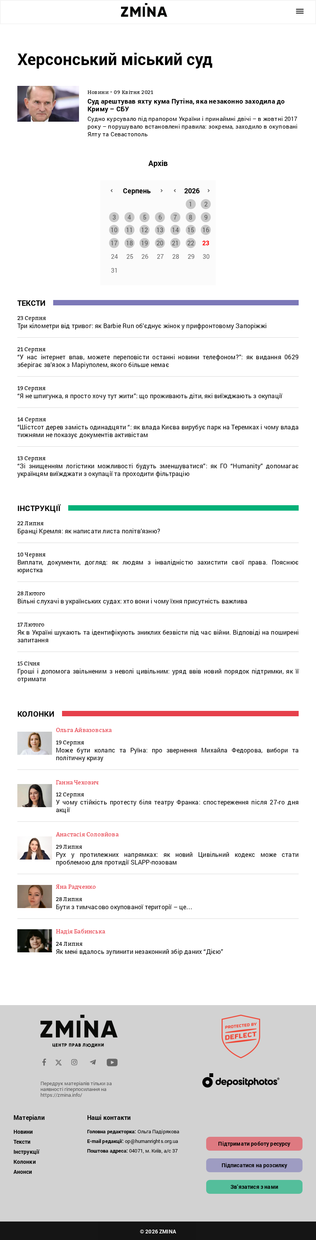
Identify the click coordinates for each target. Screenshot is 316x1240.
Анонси (22, 1171)
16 (205, 230)
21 (175, 243)
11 (129, 230)
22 (190, 243)
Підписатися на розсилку (254, 1165)
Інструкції (39, 508)
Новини (23, 1131)
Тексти (31, 303)
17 (114, 243)
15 (190, 230)
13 (159, 230)
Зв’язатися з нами (254, 1186)
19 (144, 243)
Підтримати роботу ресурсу (254, 1143)
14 (175, 230)
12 (144, 230)
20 (159, 243)
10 (114, 230)
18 (129, 243)
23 (205, 243)
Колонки (35, 714)
